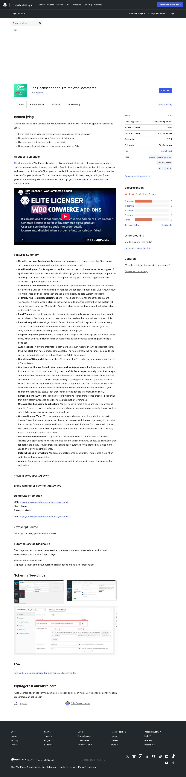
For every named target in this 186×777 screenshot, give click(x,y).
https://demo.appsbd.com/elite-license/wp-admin (44, 502)
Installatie (55, 104)
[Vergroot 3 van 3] (113, 609)
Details (20, 104)
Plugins (47, 740)
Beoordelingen (37, 104)
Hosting (14, 740)
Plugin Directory (18, 14)
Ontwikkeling (73, 104)
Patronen (48, 745)
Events (114, 736)
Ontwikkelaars (84, 740)
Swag (114, 745)
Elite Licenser (21, 163)
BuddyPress (151, 745)
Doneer (115, 740)
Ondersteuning (165, 104)
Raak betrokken (118, 732)
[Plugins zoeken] (39, 23)
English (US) (166, 151)
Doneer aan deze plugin (136, 271)
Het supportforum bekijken (138, 248)
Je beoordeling (132, 225)
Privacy (14, 745)
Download (165, 90)
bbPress (149, 740)
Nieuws (14, 736)
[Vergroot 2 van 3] (113, 584)
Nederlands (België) (45, 760)
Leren (80, 732)
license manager (164, 157)
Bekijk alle (167, 225)
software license (164, 163)
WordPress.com (152, 732)
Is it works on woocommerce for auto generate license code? (45, 673)
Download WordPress (170, 5)
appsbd (39, 92)
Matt (147, 736)
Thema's (48, 736)
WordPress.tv (85, 745)
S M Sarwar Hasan (80, 703)
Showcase (49, 732)
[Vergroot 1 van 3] (60, 584)
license (152, 157)
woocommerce (164, 168)
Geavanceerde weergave (137, 176)
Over (13, 732)
